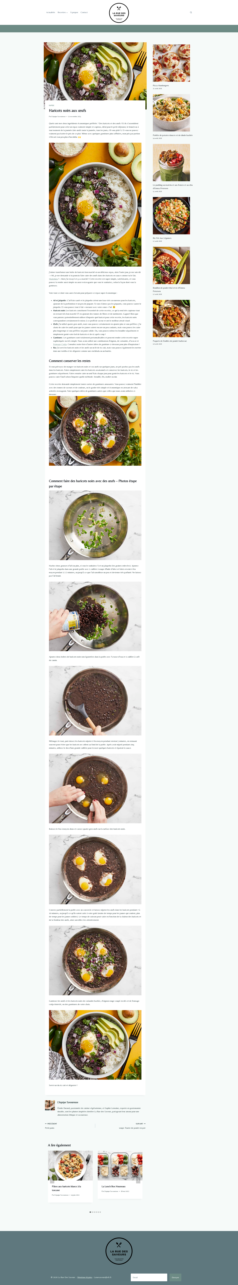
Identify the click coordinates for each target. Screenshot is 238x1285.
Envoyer (175, 1277)
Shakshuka (53, 279)
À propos (74, 12)
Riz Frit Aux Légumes (162, 238)
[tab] (90, 1212)
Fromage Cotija (60, 344)
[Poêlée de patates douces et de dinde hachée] (173, 112)
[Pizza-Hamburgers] (173, 63)
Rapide (51, 105)
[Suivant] (138, 1180)
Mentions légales (84, 1277)
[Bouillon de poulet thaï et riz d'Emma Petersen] (173, 265)
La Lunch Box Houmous (113, 1186)
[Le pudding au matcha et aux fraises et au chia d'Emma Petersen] (173, 162)
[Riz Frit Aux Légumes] (173, 215)
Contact (84, 12)
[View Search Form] (191, 12)
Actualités (50, 12)
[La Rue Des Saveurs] (119, 12)
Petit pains (51, 1126)
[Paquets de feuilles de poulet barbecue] (173, 318)
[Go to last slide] (52, 1180)
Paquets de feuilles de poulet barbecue (170, 341)
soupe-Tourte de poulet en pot (132, 1126)
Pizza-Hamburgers (161, 85)
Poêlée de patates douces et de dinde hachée (173, 135)
